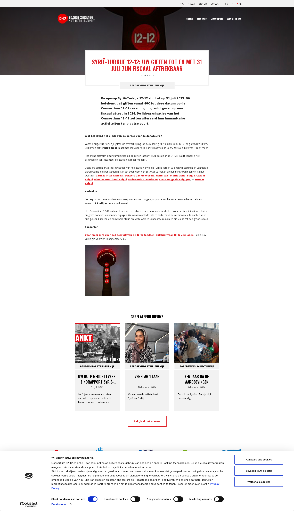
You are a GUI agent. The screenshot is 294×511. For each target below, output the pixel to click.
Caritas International (110, 175)
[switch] (135, 499)
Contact (215, 3)
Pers (225, 3)
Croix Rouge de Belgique (174, 179)
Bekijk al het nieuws (147, 421)
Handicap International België (175, 175)
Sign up (203, 3)
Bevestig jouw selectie (259, 470)
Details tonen (59, 504)
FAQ (182, 3)
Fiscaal (191, 3)
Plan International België (110, 179)
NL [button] (240, 3)
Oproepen (216, 18)
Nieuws (202, 18)
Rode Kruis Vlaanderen (143, 179)
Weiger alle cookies (258, 481)
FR (233, 3)
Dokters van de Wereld (139, 175)
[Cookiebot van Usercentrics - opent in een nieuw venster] (29, 504)
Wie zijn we (234, 18)
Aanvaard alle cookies (259, 459)
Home (189, 18)
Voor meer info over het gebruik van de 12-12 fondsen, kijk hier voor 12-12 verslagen (139, 235)
